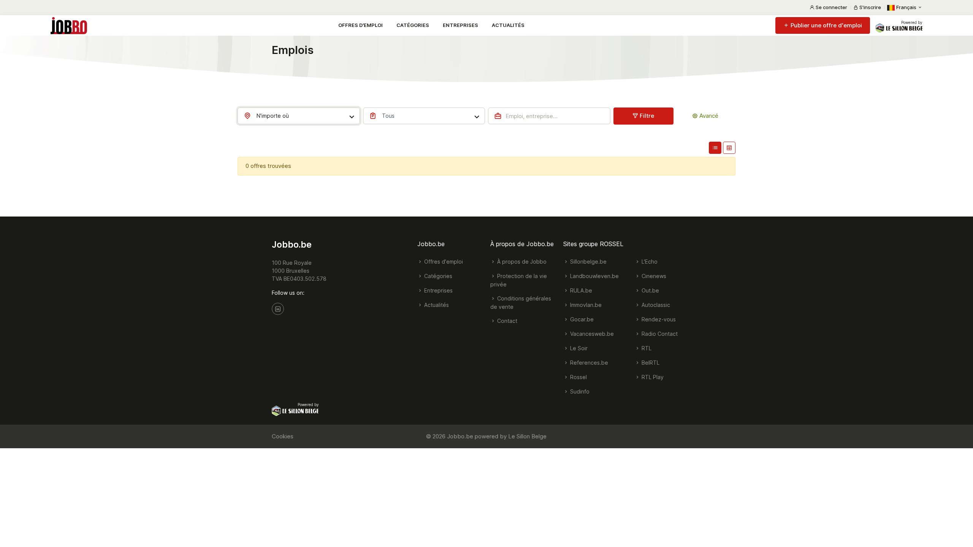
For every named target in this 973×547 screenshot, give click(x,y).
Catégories (412, 25)
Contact (506, 321)
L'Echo (649, 261)
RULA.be (580, 290)
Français (906, 7)
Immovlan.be (585, 305)
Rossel (578, 377)
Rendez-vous (658, 319)
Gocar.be (581, 319)
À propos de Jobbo (521, 261)
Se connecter (831, 7)
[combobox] (299, 116)
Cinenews (653, 276)
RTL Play (652, 377)
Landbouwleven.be (594, 276)
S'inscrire (869, 7)
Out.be (649, 290)
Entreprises (460, 25)
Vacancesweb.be (591, 333)
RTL (645, 348)
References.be (588, 362)
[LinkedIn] (278, 309)
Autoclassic (655, 305)
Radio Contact (659, 333)
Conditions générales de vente (520, 302)
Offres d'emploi (360, 25)
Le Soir (578, 348)
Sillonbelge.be (588, 261)
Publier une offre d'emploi (825, 25)
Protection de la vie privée (518, 280)
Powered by (911, 22)
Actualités (508, 25)
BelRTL (649, 362)
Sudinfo (579, 391)
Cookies (282, 436)
